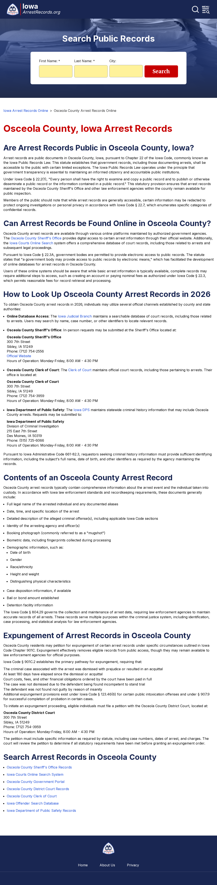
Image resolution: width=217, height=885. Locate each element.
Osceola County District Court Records (38, 789)
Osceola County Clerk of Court (32, 796)
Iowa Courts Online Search (31, 243)
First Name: (49, 61)
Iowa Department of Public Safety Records (41, 810)
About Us (107, 865)
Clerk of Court (79, 370)
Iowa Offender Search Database (33, 803)
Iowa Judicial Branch (75, 316)
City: (112, 61)
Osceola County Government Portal (35, 782)
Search (161, 71)
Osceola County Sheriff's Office (36, 238)
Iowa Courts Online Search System (35, 774)
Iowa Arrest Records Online (25, 110)
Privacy (133, 865)
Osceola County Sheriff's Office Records (39, 767)
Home (83, 865)
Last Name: (84, 61)
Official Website (19, 356)
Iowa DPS (82, 410)
